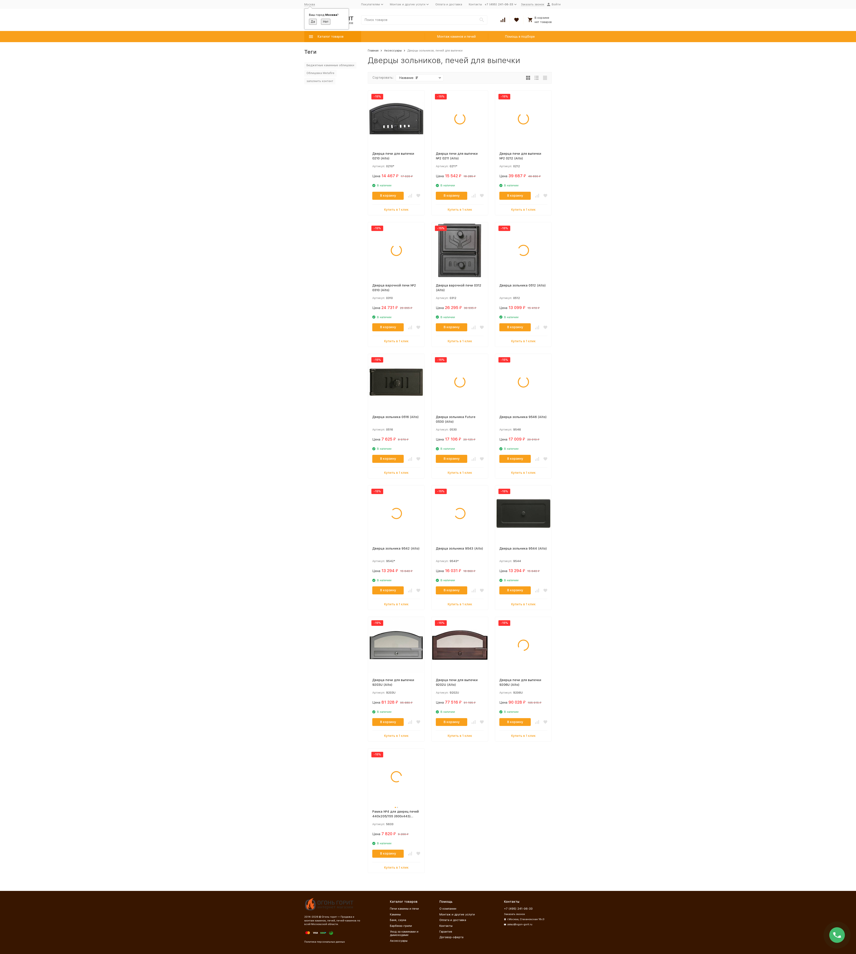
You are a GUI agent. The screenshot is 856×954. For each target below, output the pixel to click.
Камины (395, 914)
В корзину (388, 195)
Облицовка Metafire (320, 73)
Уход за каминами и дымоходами (404, 933)
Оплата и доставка (448, 4)
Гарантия (445, 931)
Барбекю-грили (401, 925)
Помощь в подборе (520, 36)
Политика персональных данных (324, 941)
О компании (447, 908)
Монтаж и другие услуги (457, 914)
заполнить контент (320, 81)
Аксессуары (393, 50)
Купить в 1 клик (396, 209)
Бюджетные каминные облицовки (330, 65)
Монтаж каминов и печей (456, 36)
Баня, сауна (398, 920)
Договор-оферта (451, 937)
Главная (373, 50)
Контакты (475, 4)
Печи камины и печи (404, 908)
